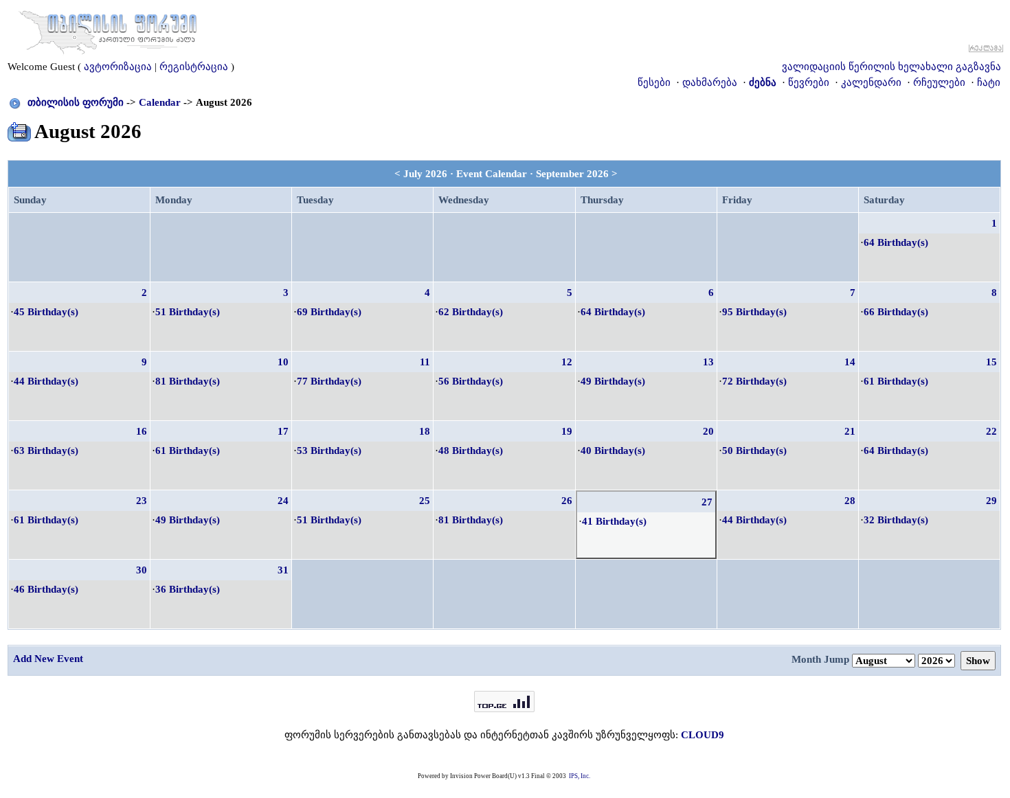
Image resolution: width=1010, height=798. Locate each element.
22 (991, 431)
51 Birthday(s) (187, 311)
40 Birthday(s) (613, 450)
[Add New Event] (19, 129)
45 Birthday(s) (46, 311)
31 (283, 570)
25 (424, 500)
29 (991, 500)
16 (141, 431)
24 (283, 500)
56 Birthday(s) (470, 381)
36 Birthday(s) (187, 589)
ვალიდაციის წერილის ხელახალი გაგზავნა (891, 66)
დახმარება (709, 82)
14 (849, 361)
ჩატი (988, 82)
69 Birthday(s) (329, 311)
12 (566, 361)
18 (424, 431)
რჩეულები (939, 82)
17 (283, 431)
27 (707, 502)
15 (991, 361)
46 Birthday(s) (46, 589)
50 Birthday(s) (754, 450)
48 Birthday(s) (470, 450)
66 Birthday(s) (896, 311)
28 (849, 500)
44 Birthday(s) (46, 381)
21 (849, 431)
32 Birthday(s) (896, 519)
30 (141, 570)
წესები (654, 82)
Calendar (160, 102)
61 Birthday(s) (896, 381)
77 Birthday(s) (329, 381)
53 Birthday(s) (329, 450)
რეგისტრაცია (193, 66)
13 (708, 361)
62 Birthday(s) (470, 311)
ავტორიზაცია (118, 66)
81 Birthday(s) (187, 381)
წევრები (808, 82)
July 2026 (425, 173)
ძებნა (762, 82)
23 (141, 500)
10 (283, 361)
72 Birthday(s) (754, 381)
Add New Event (48, 658)
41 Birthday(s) (614, 521)
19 (566, 431)
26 (566, 500)
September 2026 (572, 173)
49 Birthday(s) (613, 381)
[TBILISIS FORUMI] (108, 29)
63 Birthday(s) (46, 450)
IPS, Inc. (579, 776)
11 (425, 361)
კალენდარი (871, 82)
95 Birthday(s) (754, 311)
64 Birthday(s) (896, 242)
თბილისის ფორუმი (75, 102)
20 (708, 431)
